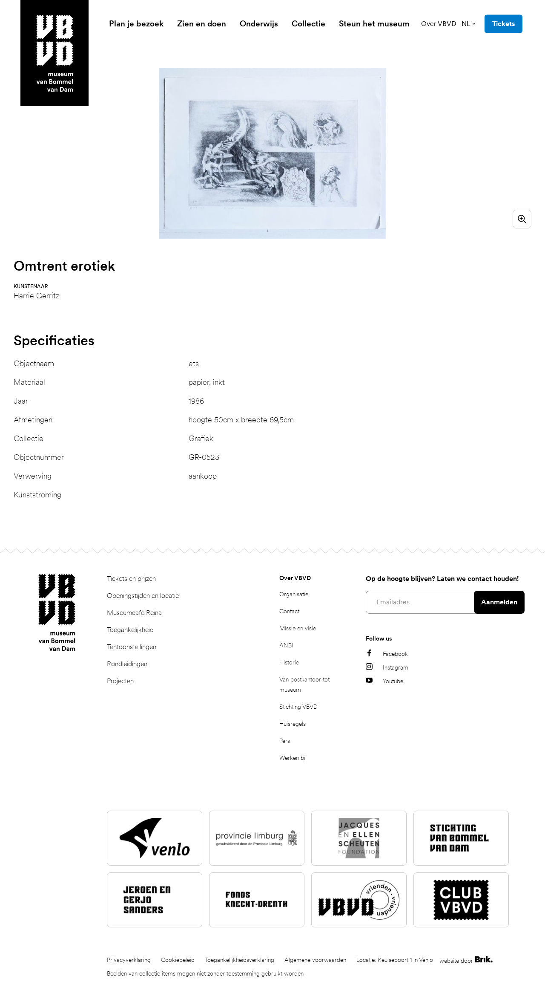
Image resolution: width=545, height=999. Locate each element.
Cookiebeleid (178, 959)
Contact (289, 611)
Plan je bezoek (136, 24)
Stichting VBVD (298, 706)
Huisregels (292, 723)
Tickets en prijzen (131, 579)
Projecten (120, 681)
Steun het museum (374, 24)
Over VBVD (438, 24)
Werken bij (293, 757)
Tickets (503, 24)
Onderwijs (259, 24)
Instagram (395, 667)
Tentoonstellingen (131, 647)
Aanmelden (499, 602)
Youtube (393, 681)
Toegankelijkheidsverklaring (239, 959)
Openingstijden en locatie (143, 596)
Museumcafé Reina (134, 613)
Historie (289, 662)
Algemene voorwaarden (315, 959)
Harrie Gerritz (36, 295)
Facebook (395, 653)
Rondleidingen (127, 664)
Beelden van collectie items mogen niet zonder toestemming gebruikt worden (205, 973)
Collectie (308, 24)
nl (466, 24)
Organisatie (293, 594)
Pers (284, 740)
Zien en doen (201, 24)
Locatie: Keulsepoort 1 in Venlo (394, 959)
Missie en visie (297, 628)
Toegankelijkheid (130, 630)
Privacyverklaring (129, 959)
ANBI (286, 645)
